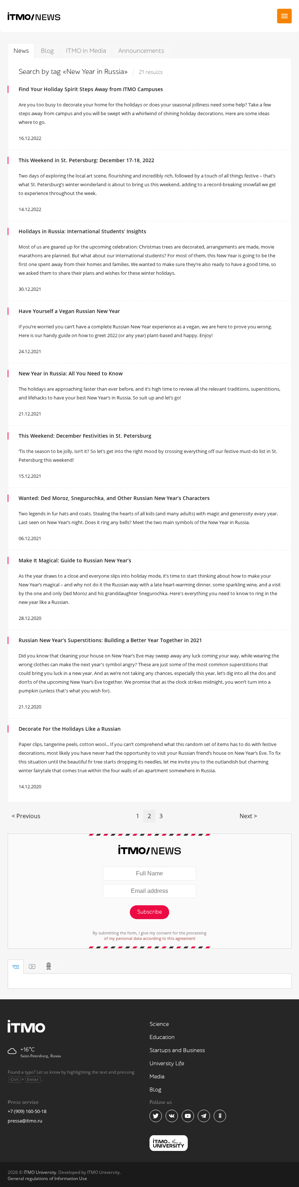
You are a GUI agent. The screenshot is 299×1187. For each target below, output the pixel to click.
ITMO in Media (86, 51)
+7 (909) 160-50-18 (27, 1111)
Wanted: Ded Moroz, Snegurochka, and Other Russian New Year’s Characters (114, 498)
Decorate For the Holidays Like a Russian (70, 728)
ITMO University (40, 1172)
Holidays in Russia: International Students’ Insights (82, 231)
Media (157, 1076)
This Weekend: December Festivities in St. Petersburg (85, 435)
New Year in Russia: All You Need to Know (71, 373)
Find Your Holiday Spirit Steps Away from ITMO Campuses (91, 89)
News (21, 51)
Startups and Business (177, 1050)
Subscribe (149, 912)
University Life (167, 1063)
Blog (47, 51)
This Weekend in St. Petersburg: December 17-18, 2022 (86, 160)
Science (159, 1024)
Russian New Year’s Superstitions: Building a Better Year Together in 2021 (110, 640)
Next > (248, 816)
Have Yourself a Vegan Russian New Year (69, 311)
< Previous (26, 816)
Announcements (141, 51)
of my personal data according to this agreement (149, 938)
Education (162, 1037)
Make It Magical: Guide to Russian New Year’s (75, 560)
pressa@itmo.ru (25, 1120)
